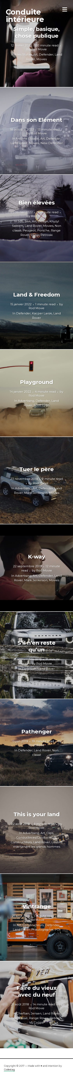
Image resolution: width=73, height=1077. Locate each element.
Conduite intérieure (25, 16)
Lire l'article (36, 43)
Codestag (9, 1069)
